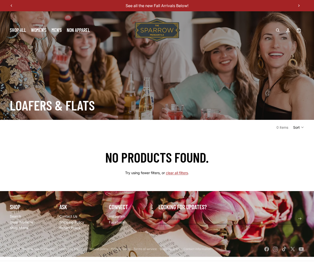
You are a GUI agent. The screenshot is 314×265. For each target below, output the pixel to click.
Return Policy (69, 228)
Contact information (197, 249)
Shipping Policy (71, 222)
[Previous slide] (11, 5)
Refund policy (98, 249)
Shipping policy (170, 249)
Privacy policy (121, 249)
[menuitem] (18, 30)
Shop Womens (21, 222)
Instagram (117, 216)
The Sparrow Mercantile (38, 249)
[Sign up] (300, 218)
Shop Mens (19, 228)
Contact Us (68, 216)
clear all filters (177, 173)
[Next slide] (298, 5)
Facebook (117, 222)
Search (15, 216)
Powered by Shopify (70, 249)
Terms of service (145, 249)
